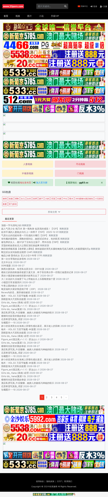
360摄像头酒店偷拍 (84, 198)
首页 (6, 16)
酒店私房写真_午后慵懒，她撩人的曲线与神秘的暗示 (27, 312)
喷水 (71, 198)
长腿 (59, 198)
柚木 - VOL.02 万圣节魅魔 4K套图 (18, 295)
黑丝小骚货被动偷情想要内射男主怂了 (20, 275)
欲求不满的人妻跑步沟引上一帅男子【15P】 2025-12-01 (30, 232)
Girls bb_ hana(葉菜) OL (13, 309)
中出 (65, 198)
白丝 (29, 198)
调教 (17, 198)
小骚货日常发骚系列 (11, 282)
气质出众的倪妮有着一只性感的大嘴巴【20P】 (24, 235)
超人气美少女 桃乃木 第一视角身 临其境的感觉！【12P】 (30, 228)
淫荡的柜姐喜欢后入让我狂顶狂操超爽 (20, 245)
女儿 (23, 198)
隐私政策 (50, 481)
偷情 (5, 198)
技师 (35, 198)
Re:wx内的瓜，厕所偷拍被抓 (15, 292)
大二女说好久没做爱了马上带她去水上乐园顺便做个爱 (28, 279)
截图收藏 (21, 182)
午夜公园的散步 (9, 285)
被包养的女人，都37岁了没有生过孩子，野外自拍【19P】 (30, 242)
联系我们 (68, 481)
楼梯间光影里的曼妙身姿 (13, 315)
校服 (11, 198)
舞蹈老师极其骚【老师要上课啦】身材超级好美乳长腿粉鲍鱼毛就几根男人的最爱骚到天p (46, 248)
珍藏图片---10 (8, 322)
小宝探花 (99, 198)
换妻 (5, 204)
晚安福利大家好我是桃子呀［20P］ (19, 289)
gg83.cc (83, 182)
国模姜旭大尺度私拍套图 (13, 299)
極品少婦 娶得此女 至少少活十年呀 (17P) (21, 255)
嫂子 (41, 198)
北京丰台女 (7, 262)
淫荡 (53, 198)
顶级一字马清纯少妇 (11, 225)
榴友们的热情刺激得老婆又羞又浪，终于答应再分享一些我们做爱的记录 (37, 272)
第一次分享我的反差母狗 (13, 258)
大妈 (47, 198)
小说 (41, 16)
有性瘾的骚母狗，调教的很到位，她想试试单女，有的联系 (30, 238)
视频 (17, 16)
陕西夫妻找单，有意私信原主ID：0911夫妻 (22, 269)
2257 (59, 481)
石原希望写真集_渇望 (11, 319)
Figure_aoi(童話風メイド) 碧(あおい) (20, 305)
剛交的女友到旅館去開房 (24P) (17, 252)
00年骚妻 (6, 265)
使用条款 (40, 481)
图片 (29, 16)
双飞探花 (13, 204)
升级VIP (55, 16)
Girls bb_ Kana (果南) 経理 (15, 302)
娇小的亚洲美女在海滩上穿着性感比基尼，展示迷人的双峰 (30, 326)
